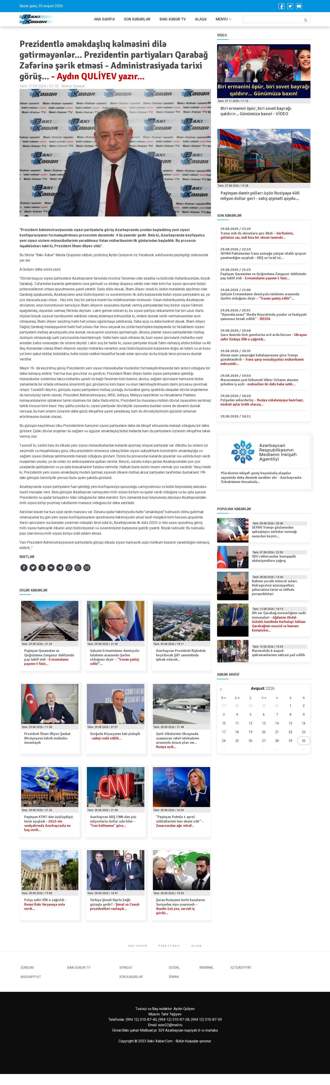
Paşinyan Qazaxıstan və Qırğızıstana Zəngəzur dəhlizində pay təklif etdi (49, 657)
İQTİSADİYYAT (241, 967)
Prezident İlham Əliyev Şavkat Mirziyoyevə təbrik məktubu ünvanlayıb (47, 738)
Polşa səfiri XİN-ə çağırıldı (45, 904)
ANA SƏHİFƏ (104, 19)
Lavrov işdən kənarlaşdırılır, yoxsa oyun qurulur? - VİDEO (260, 111)
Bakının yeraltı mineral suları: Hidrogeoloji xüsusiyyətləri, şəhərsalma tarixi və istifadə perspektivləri (274, 587)
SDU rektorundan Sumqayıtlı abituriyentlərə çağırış (274, 558)
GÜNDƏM (27, 967)
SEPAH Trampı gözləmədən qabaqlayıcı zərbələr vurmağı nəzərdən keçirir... (274, 531)
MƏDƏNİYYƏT (31, 977)
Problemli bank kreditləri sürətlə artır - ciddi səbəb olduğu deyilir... (265, 195)
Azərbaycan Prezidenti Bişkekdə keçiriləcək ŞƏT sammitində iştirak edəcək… (181, 655)
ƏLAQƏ (201, 19)
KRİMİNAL (207, 967)
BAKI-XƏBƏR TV (173, 19)
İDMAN (174, 977)
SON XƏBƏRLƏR (137, 19)
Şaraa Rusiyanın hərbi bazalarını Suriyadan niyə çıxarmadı (180, 906)
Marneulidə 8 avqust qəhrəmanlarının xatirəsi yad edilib (278, 652)
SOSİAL (174, 967)
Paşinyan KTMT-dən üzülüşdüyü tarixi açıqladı (48, 823)
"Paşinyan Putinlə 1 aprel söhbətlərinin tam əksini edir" (179, 821)
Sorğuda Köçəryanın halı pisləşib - (115, 736)
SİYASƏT (126, 967)
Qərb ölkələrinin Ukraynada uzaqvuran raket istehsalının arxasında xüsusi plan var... (177, 740)
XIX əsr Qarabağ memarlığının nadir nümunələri (279, 622)
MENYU (222, 19)
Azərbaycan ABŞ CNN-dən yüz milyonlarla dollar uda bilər (113, 821)
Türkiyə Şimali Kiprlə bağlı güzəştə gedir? (114, 904)
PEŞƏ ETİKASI (169, 945)
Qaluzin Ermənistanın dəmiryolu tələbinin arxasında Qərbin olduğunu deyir (114, 657)
